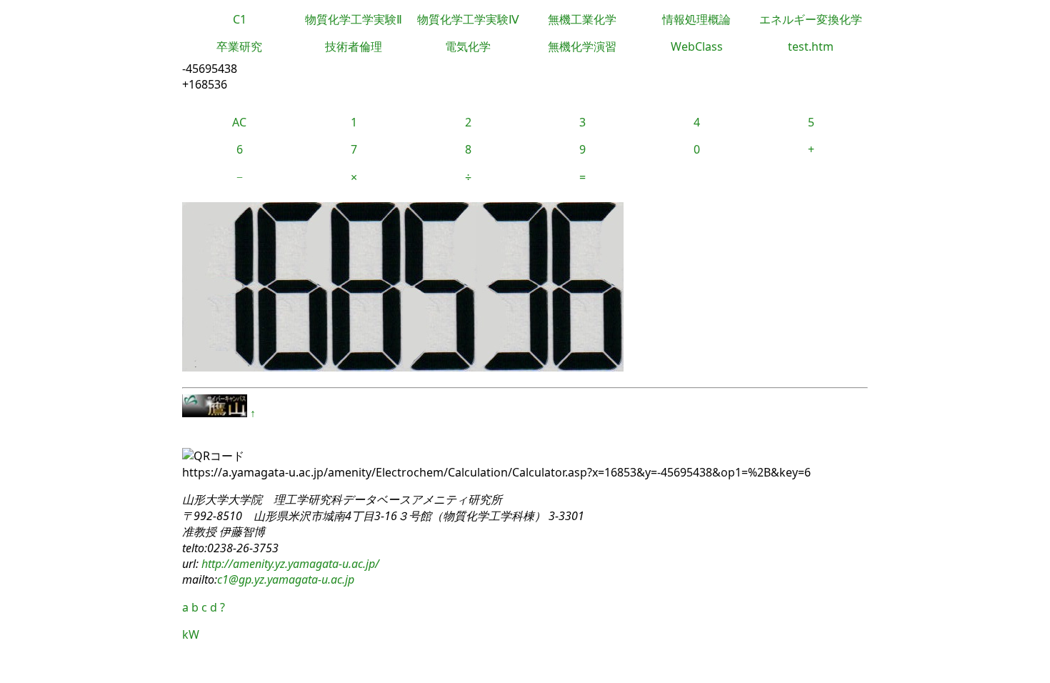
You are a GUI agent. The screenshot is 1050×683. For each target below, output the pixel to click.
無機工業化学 (582, 19)
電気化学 (468, 46)
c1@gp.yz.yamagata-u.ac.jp (285, 579)
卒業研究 (239, 46)
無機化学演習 (582, 46)
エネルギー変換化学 (810, 19)
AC (239, 122)
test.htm (811, 46)
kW (190, 634)
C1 (239, 19)
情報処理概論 (696, 19)
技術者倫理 (353, 46)
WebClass (697, 46)
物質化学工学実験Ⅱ (353, 19)
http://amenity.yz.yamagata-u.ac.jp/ (289, 564)
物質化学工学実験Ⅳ (468, 19)
